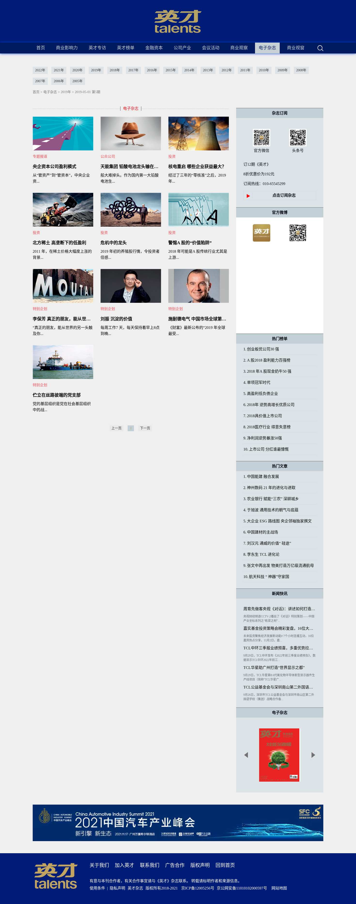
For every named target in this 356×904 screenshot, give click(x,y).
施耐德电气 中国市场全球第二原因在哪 (198, 319)
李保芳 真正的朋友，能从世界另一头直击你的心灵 (63, 319)
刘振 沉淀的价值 (116, 319)
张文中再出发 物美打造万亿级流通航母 (278, 565)
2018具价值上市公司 (262, 416)
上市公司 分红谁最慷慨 (266, 449)
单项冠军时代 (256, 382)
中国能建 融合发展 (261, 476)
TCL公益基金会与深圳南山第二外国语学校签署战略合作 (279, 687)
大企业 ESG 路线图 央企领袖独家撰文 (277, 521)
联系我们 (149, 865)
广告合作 (175, 865)
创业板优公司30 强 (261, 349)
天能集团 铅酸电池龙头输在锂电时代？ (131, 166)
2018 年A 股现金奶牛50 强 (267, 371)
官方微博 (279, 212)
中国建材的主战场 (260, 532)
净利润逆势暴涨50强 (262, 438)
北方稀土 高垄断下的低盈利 (59, 242)
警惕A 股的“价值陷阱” (190, 242)
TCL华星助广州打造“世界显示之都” (274, 668)
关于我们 (99, 865)
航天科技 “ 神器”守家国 (266, 577)
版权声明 (200, 865)
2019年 (66, 92)
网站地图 (278, 888)
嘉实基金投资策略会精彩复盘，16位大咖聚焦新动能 (279, 628)
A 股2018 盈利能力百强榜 (266, 360)
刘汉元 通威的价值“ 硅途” (267, 543)
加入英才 (124, 865)
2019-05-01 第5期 (87, 92)
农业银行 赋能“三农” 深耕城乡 (271, 499)
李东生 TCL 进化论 (261, 554)
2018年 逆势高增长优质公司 (268, 405)
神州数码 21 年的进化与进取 (269, 488)
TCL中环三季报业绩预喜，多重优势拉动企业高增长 (279, 648)
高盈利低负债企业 (260, 394)
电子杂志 (50, 92)
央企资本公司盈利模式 (54, 166)
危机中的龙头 (114, 242)
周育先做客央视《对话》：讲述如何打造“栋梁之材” (279, 609)
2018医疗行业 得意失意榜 (267, 427)
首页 (40, 47)
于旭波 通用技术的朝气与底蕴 (270, 510)
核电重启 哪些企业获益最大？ (197, 166)
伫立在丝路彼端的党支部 (57, 395)
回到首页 (225, 865)
